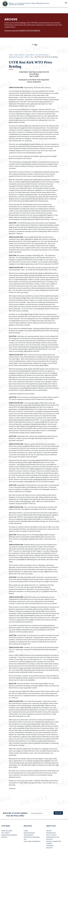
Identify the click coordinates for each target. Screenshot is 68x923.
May (31, 57)
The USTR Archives (41, 55)
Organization (51, 833)
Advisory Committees (53, 841)
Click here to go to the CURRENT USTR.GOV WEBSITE (22, 30)
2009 (27, 57)
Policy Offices (19, 55)
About (11, 55)
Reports (4, 837)
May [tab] (35, 45)
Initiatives (28, 826)
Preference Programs (32, 837)
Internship (50, 845)
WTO (25, 839)
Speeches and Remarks (9, 835)
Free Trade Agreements (32, 841)
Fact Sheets (5, 833)
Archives (49, 847)
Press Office (30, 55)
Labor (26, 830)
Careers (49, 843)
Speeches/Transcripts (16, 57)
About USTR (51, 826)
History (49, 830)
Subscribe (58, 813)
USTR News (5, 826)
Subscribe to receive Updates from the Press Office (15, 814)
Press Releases (6, 830)
